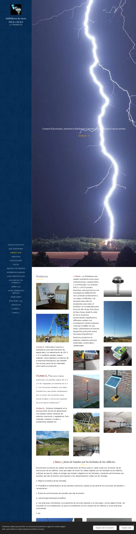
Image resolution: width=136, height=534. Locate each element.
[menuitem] (16, 245)
